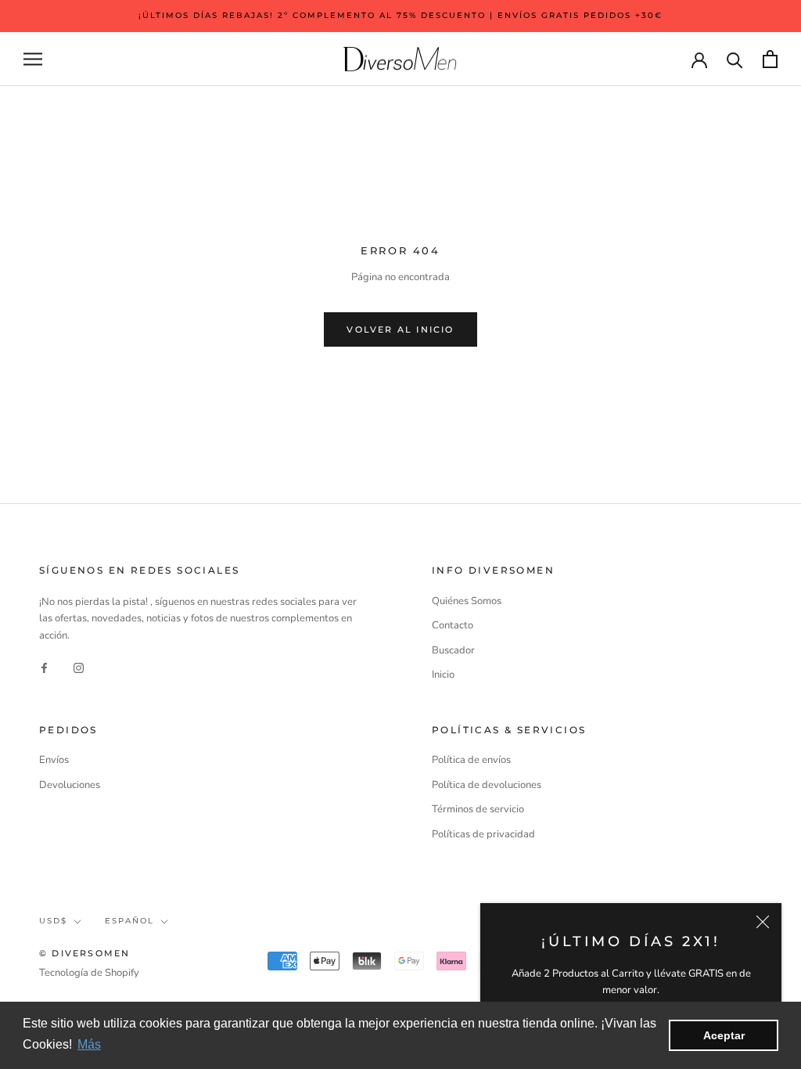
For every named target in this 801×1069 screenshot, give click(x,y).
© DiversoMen (84, 953)
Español (129, 921)
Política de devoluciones (486, 785)
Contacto (452, 625)
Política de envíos (471, 760)
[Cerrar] (763, 922)
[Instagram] (79, 668)
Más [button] (89, 1044)
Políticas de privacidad (483, 834)
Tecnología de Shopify (89, 973)
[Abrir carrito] (770, 59)
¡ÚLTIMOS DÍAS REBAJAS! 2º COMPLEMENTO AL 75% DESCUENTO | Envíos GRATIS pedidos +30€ (400, 15)
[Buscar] (735, 59)
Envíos (54, 760)
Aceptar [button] (724, 1035)
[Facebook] (44, 668)
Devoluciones (69, 785)
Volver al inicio (400, 329)
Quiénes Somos (466, 601)
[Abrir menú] (32, 59)
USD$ (53, 921)
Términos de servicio (478, 809)
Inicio (443, 675)
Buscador (453, 650)
